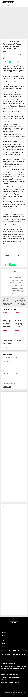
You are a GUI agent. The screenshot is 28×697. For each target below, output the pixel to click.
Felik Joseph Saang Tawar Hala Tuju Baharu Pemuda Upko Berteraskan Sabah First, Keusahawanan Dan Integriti (13, 668)
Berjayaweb (18, 694)
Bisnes (4, 640)
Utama (4, 627)
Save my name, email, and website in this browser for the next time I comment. (14, 383)
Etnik (4, 635)
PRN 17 (4, 646)
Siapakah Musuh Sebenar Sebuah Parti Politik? (12, 659)
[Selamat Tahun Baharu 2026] (20, 334)
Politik (4, 638)
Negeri (4, 632)
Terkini (4, 643)
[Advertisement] (14, 23)
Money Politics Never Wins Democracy (10, 682)
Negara (4, 51)
